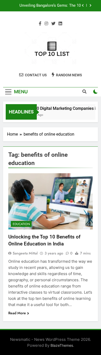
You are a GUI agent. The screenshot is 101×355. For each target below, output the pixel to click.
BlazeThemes (62, 345)
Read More (17, 313)
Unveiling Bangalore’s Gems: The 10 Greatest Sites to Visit (50, 6)
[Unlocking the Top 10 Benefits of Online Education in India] (50, 201)
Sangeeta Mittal (25, 253)
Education (21, 224)
